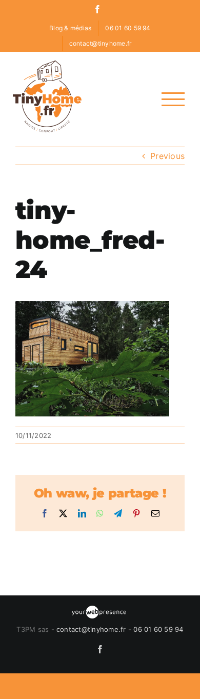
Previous (167, 156)
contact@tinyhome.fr (91, 629)
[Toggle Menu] (173, 99)
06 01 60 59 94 (158, 629)
